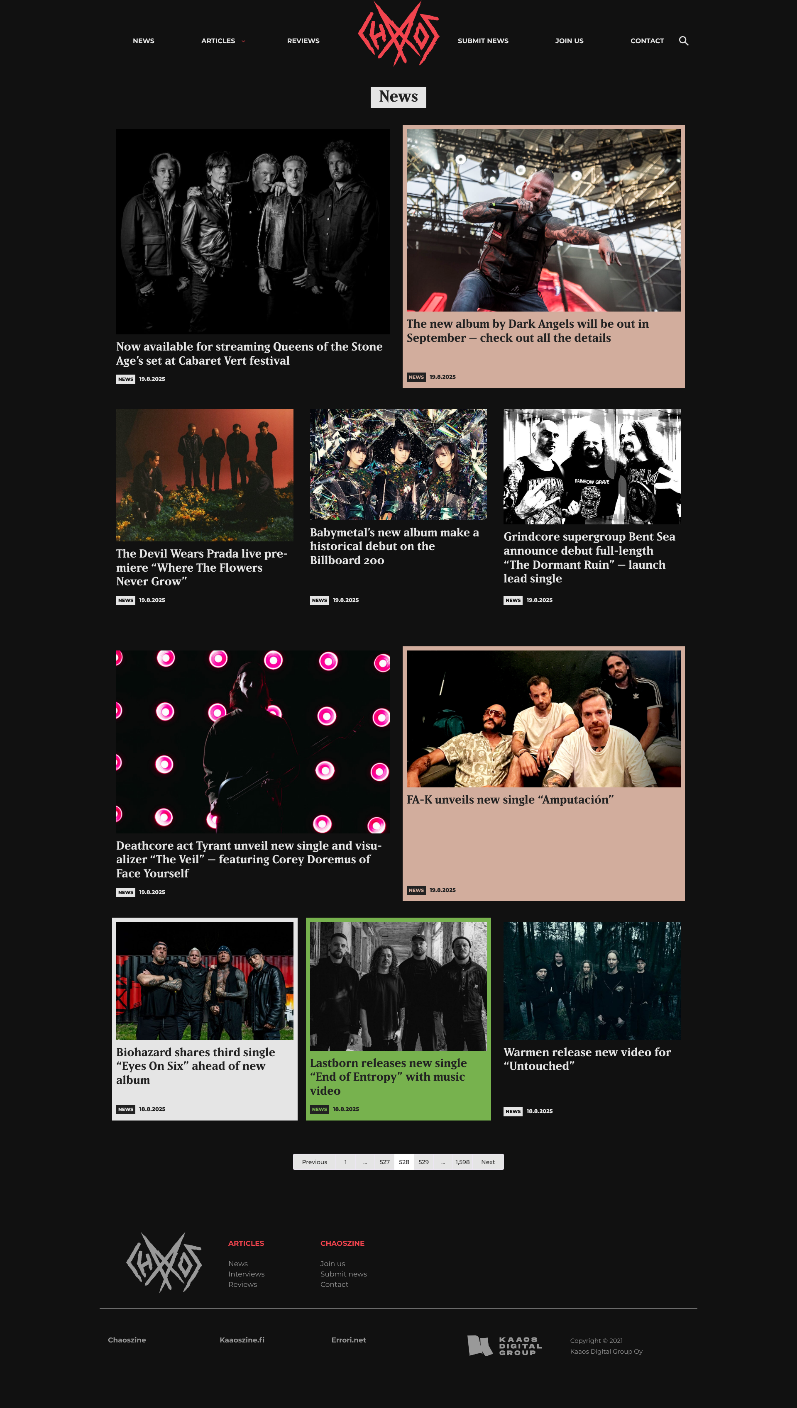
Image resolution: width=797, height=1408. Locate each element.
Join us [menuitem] (569, 41)
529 (424, 1162)
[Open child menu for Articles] (243, 41)
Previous (314, 1162)
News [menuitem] (143, 41)
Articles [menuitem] (218, 41)
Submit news (343, 1275)
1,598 (463, 1162)
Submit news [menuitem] (483, 41)
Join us (332, 1264)
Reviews (242, 1285)
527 (385, 1162)
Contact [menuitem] (647, 41)
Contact (334, 1285)
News (238, 1264)
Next (488, 1162)
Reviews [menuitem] (303, 41)
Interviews (246, 1275)
